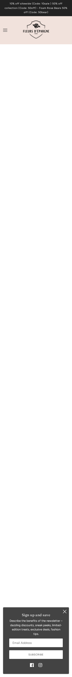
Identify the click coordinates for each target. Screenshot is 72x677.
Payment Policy (36, 586)
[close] (65, 611)
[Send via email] (22, 279)
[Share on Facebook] (6, 279)
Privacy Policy (36, 580)
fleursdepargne (36, 145)
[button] (31, 279)
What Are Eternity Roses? (36, 569)
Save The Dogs (36, 557)
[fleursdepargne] (36, 38)
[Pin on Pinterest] (14, 279)
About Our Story (36, 551)
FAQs (36, 575)
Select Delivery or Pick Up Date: (27, 240)
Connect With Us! (36, 545)
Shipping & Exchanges (36, 563)
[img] (32, 664)
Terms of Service (36, 592)
